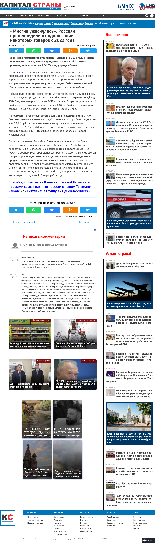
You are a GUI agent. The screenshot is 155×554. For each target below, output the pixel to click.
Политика (58, 520)
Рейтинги (111, 526)
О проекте (137, 517)
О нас (102, 16)
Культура (84, 520)
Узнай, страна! (64, 16)
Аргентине (77, 23)
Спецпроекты (86, 16)
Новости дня (117, 34)
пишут (23, 72)
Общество (44, 16)
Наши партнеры (140, 523)
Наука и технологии (41, 320)
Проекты (111, 513)
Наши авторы (139, 520)
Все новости (84, 222)
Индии (39, 23)
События (31, 513)
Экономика (59, 517)
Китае (47, 23)
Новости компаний (115, 523)
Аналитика (26, 16)
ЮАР (66, 23)
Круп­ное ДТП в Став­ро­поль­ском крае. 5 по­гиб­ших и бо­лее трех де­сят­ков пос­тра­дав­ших (129, 223)
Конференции (86, 517)
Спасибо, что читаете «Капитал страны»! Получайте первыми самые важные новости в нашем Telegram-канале (50, 187)
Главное (10, 16)
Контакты (137, 529)
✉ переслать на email (23, 222)
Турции (89, 23)
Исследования (60, 534)
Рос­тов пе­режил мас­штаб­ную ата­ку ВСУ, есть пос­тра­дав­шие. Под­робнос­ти (129, 305)
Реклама (137, 526)
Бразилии (57, 23)
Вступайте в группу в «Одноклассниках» (58, 191)
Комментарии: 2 (88, 45)
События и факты (35, 520)
